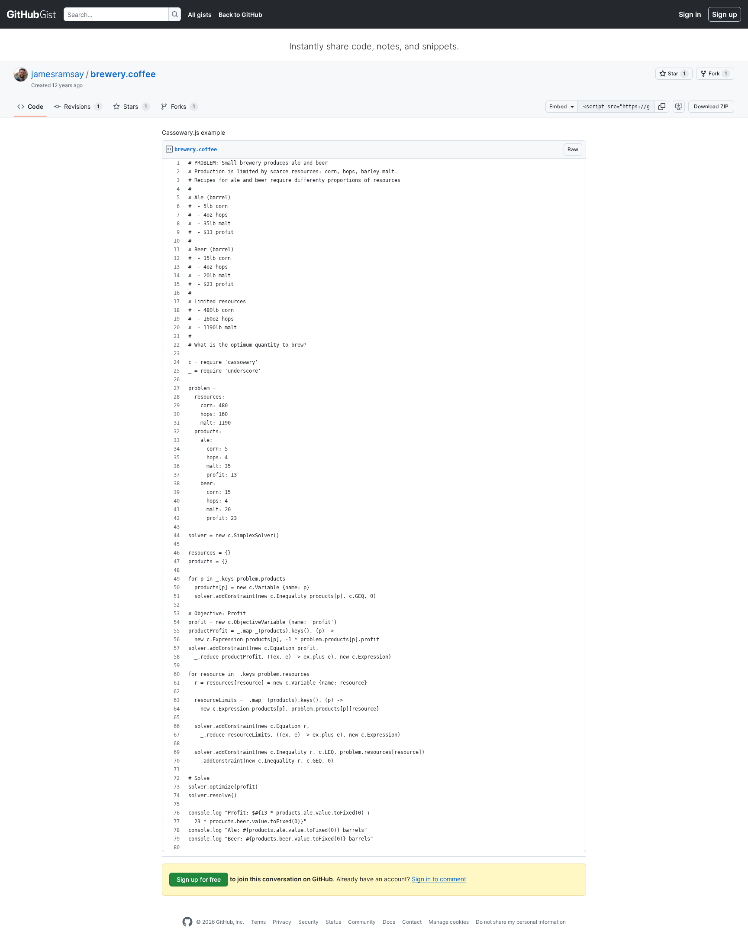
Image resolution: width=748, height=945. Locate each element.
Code (35, 106)
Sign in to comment (439, 879)
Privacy (282, 922)
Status (333, 922)
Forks (183, 106)
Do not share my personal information (521, 922)
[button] (661, 107)
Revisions (82, 106)
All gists (200, 14)
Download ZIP (711, 106)
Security (308, 922)
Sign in (690, 14)
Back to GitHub (240, 14)
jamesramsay (57, 74)
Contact (412, 922)
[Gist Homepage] (32, 14)
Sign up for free (199, 879)
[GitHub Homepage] (187, 922)
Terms (258, 922)
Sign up (724, 14)
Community (362, 922)
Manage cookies (449, 922)
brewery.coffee (123, 74)
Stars (135, 106)
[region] (374, 505)
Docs (389, 922)
